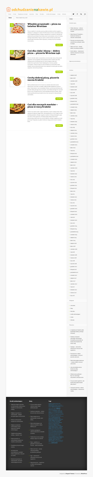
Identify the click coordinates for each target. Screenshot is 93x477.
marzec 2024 (73, 136)
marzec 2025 (73, 124)
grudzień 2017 (73, 266)
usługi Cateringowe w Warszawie (54, 439)
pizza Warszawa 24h (58, 429)
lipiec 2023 (72, 147)
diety (58, 408)
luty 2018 (72, 260)
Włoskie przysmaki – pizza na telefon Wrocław (44, 25)
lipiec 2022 (72, 165)
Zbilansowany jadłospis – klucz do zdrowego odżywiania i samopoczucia (76, 376)
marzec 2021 (73, 199)
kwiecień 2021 (73, 197)
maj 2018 (72, 252)
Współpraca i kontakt (22, 14)
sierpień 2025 (73, 110)
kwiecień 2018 (73, 255)
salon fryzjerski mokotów (54, 435)
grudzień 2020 (73, 208)
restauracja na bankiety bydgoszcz (55, 433)
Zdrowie (64, 14)
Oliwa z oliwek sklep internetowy (56, 427)
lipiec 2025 (72, 113)
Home (9, 14)
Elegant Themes (70, 473)
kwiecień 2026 (73, 86)
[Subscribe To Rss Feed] (81, 14)
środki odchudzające (51, 14)
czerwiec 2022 (73, 168)
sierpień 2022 (73, 162)
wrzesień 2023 (73, 144)
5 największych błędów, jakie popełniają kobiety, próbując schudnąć (77, 331)
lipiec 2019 (72, 240)
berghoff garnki (52, 405)
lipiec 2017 (72, 281)
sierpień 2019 (73, 237)
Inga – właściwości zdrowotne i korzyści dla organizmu (36, 457)
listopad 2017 (73, 269)
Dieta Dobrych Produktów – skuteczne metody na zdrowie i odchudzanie (76, 36)
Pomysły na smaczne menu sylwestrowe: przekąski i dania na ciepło (77, 42)
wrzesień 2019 (73, 234)
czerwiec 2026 (73, 81)
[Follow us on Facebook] (77, 14)
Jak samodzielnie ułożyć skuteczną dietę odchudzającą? (76, 369)
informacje (53, 412)
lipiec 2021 (72, 191)
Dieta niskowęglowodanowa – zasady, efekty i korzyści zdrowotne (77, 362)
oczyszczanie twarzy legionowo (55, 423)
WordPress (84, 473)
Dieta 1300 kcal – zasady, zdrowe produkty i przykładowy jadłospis (36, 450)
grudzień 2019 (73, 226)
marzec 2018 (73, 257)
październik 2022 (74, 156)
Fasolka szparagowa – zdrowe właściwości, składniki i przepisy (37, 432)
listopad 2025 (73, 101)
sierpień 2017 (73, 278)
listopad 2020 (73, 211)
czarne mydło (57, 405)
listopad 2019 (73, 228)
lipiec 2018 (72, 246)
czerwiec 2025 (73, 115)
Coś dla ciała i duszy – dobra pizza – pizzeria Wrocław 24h (44, 51)
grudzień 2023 (73, 139)
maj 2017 (72, 286)
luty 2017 (72, 295)
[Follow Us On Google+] (85, 14)
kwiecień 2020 (73, 220)
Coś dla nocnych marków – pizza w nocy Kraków (43, 105)
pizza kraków (51, 429)
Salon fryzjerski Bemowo (53, 434)
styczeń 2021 (73, 205)
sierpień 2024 (73, 130)
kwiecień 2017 (73, 289)
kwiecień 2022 (73, 173)
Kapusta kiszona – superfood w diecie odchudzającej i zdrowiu (37, 464)
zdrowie (54, 443)
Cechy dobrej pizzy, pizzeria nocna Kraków (43, 78)
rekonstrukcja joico (59, 432)
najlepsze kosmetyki (56, 420)
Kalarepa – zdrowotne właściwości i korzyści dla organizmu (76, 348)
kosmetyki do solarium (56, 413)
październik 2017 (74, 272)
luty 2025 (72, 127)
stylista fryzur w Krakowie (58, 437)
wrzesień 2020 (73, 214)
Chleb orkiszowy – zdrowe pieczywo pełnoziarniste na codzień (76, 29)
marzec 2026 (73, 89)
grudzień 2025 (73, 98)
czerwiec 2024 (73, 133)
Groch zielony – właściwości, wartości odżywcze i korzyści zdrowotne (77, 53)
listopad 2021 (73, 188)
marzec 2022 (73, 176)
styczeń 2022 (73, 182)
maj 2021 (72, 194)
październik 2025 (74, 104)
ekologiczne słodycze (53, 409)
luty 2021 (72, 202)
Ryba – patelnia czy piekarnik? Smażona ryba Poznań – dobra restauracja (36, 444)
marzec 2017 (73, 292)
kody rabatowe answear (55, 413)
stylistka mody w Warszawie (55, 438)
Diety (37, 14)
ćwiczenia (31, 14)
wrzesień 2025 (73, 107)
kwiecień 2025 (73, 121)
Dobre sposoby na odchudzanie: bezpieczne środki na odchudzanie (17, 440)
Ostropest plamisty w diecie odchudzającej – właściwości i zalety (77, 389)
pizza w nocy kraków (52, 430)
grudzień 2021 (73, 185)
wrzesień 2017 (73, 275)
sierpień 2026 (73, 75)
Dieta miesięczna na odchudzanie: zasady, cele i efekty (36, 418)
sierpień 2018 (73, 243)
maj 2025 (72, 118)
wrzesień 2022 (73, 159)
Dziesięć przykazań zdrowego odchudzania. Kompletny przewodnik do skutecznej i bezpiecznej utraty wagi (76, 340)
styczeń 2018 (73, 263)
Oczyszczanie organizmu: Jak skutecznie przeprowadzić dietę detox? (77, 382)
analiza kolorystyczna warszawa (54, 404)
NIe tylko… (42, 14)
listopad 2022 (73, 153)
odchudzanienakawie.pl (38, 28)
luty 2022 (72, 179)
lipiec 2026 (72, 78)
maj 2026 (72, 84)
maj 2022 (72, 171)
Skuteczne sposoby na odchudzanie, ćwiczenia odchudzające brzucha (16, 460)
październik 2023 (74, 142)
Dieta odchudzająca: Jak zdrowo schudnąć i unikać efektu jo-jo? (36, 425)
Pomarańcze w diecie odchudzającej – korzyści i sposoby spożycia (76, 355)
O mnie (14, 14)
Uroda (58, 14)
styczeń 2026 (73, 95)
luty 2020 (72, 223)
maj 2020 (72, 217)
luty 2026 (72, 92)
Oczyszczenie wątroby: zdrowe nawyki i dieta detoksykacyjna (35, 406)
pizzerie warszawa (52, 432)
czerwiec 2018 (73, 249)
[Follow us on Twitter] (73, 14)
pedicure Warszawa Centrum (57, 428)
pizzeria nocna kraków (58, 432)
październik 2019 (74, 231)
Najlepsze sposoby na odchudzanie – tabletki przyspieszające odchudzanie (18, 414)
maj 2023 (72, 150)
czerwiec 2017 (73, 284)
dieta (55, 408)
